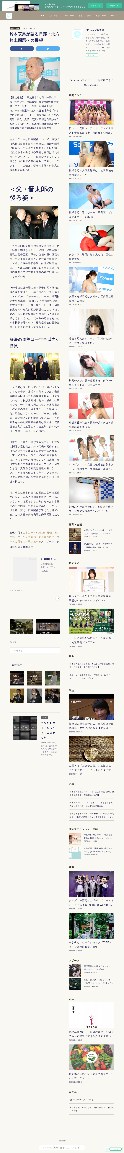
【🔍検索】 (54, 15)
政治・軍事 (69, 15)
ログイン (114, 5)
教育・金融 (101, 15)
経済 (89, 15)
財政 (81, 15)
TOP (42, 15)
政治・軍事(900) (16, 590)
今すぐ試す (96, 5)
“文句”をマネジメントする (81, 1099)
